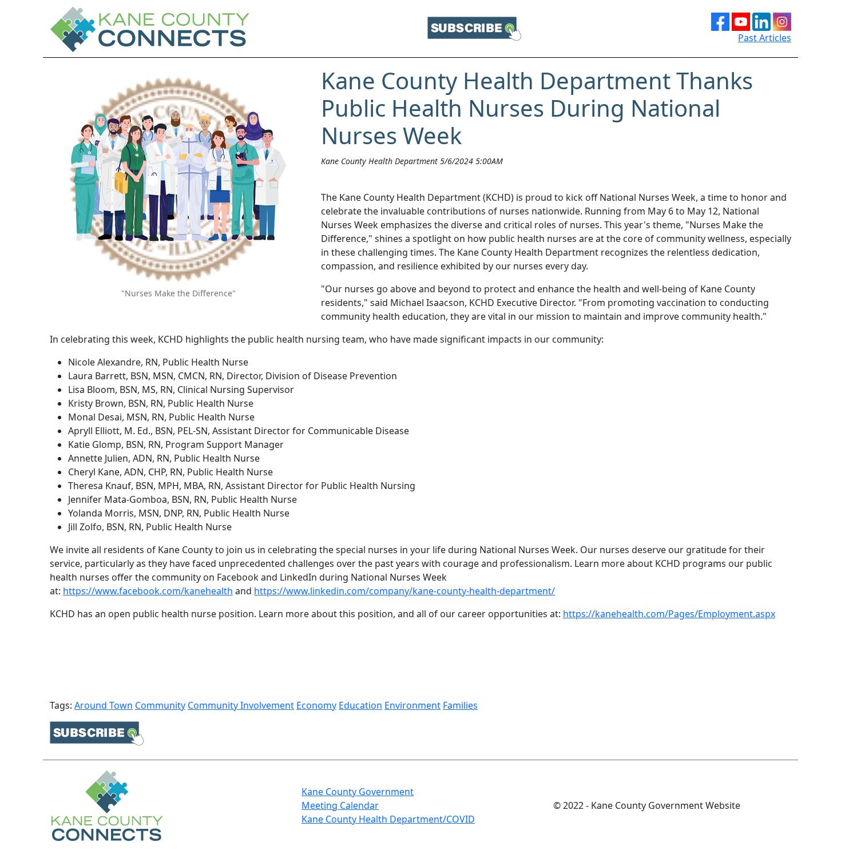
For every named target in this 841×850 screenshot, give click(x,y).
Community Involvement (241, 705)
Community (160, 705)
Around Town (103, 705)
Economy (316, 705)
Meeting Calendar (340, 805)
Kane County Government (358, 791)
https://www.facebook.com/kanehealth (148, 591)
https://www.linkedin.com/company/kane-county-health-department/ (404, 591)
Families (460, 705)
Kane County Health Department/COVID (388, 819)
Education (360, 705)
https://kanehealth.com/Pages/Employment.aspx (669, 613)
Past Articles (764, 37)
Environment (412, 705)
